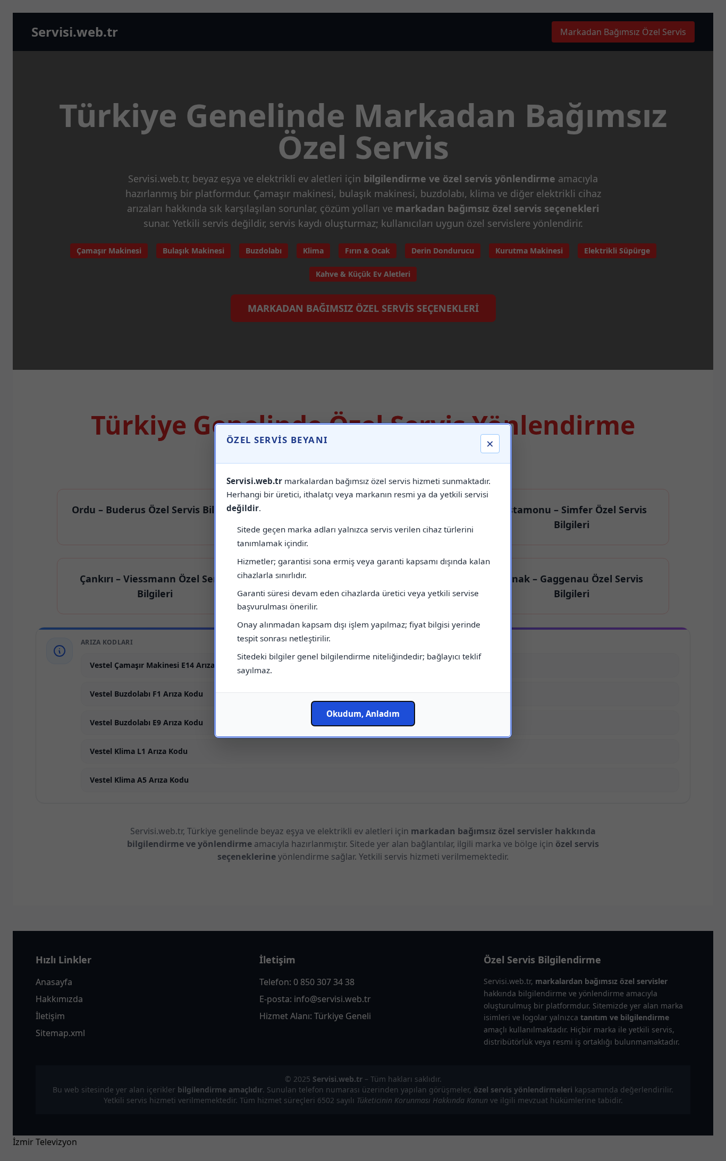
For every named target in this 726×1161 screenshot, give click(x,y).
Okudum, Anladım (363, 713)
